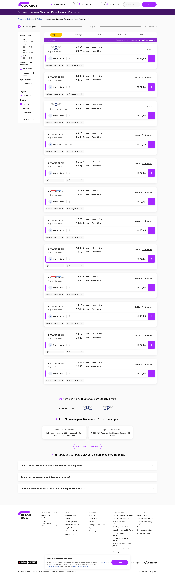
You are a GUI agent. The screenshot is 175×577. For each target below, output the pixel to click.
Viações (91, 522)
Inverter (77, 12)
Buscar (149, 4)
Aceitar (119, 562)
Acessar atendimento (47, 523)
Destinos (92, 515)
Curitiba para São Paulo (121, 527)
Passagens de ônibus (26, 19)
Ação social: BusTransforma (74, 531)
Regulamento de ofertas (145, 519)
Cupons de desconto (96, 528)
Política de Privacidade (41, 572)
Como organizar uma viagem (99, 531)
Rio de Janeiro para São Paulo (123, 530)
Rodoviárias (93, 519)
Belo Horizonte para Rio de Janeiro (122, 545)
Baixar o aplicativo (71, 522)
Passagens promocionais (97, 525)
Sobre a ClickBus (70, 515)
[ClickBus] (28, 4)
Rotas (39, 19)
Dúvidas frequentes (143, 515)
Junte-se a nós (69, 534)
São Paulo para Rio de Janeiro (123, 515)
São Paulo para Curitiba (121, 519)
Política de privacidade (80, 566)
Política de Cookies (57, 572)
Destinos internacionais (145, 527)
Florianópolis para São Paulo (122, 552)
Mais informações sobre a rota (87, 446)
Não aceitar (104, 562)
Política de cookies (53, 566)
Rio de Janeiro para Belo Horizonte (121, 539)
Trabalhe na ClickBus (72, 525)
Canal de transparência (145, 530)
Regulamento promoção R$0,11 (145, 523)
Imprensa (68, 519)
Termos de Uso (71, 572)
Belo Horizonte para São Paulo (121, 523)
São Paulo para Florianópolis (122, 549)
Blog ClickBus (69, 528)
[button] (147, 78)
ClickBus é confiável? (144, 533)
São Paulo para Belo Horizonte (120, 534)
